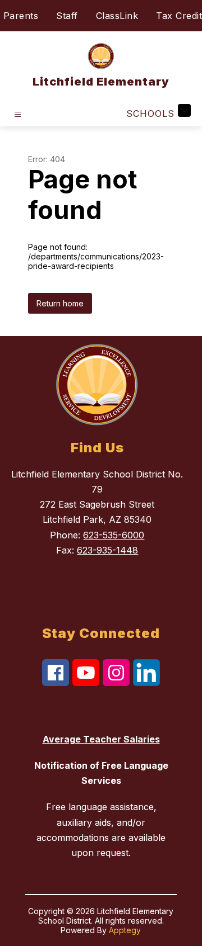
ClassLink (117, 15)
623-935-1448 (107, 550)
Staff (67, 15)
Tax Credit (179, 15)
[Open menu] (17, 114)
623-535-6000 (113, 535)
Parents (21, 15)
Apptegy (125, 930)
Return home (60, 303)
